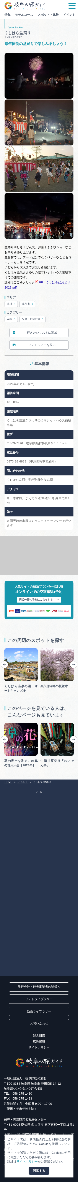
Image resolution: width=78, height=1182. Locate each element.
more (7, 649)
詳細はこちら (13, 724)
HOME (8, 782)
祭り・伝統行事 (31, 318)
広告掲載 (39, 1041)
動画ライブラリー (39, 1011)
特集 (8, 14)
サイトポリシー (39, 1047)
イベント (69, 14)
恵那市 (26, 303)
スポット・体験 (48, 14)
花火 (9, 318)
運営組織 (39, 1035)
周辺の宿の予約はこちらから (36, 599)
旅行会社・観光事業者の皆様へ (39, 986)
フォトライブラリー (39, 999)
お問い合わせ (39, 1023)
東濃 (9, 303)
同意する (39, 1170)
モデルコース (24, 14)
